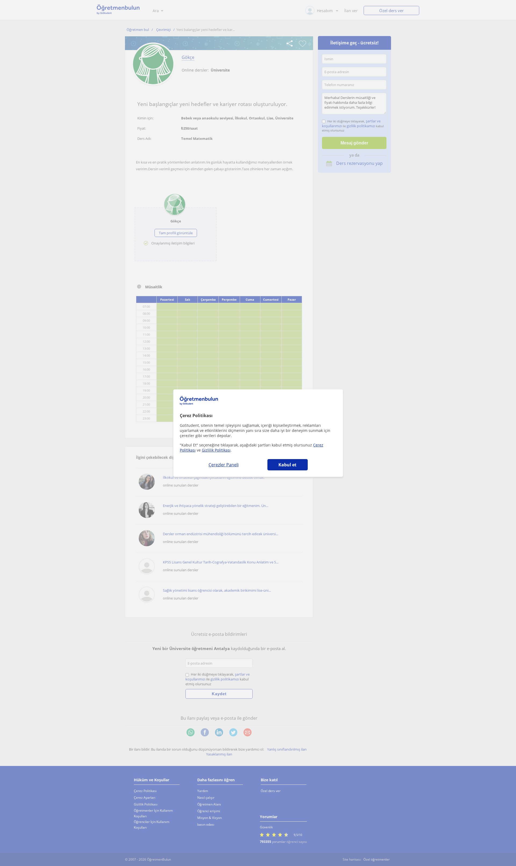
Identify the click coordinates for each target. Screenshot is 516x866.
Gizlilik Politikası (216, 450)
